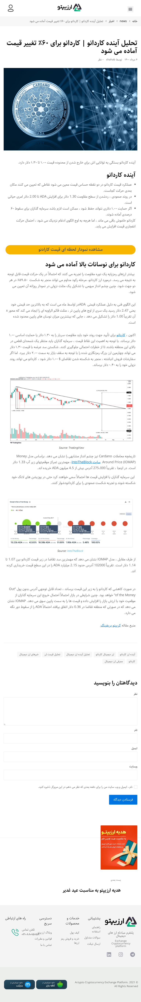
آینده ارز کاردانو (127, 654)
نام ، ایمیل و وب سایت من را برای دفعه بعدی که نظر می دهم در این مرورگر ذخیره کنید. (85, 787)
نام (135, 730)
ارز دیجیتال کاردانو (105, 654)
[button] (130, 9)
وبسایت (133, 767)
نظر (135, 694)
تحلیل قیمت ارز (52, 654)
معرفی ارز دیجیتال (114, 661)
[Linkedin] (109, 954)
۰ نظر (101, 60)
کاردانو (121, 335)
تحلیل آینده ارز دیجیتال (78, 654)
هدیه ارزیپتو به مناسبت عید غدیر (92, 890)
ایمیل (134, 748)
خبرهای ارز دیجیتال (29, 654)
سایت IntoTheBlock (86, 462)
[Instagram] (121, 954)
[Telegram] (133, 954)
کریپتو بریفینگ (110, 626)
